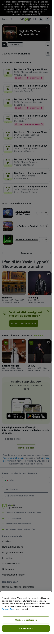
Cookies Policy (9, 609)
